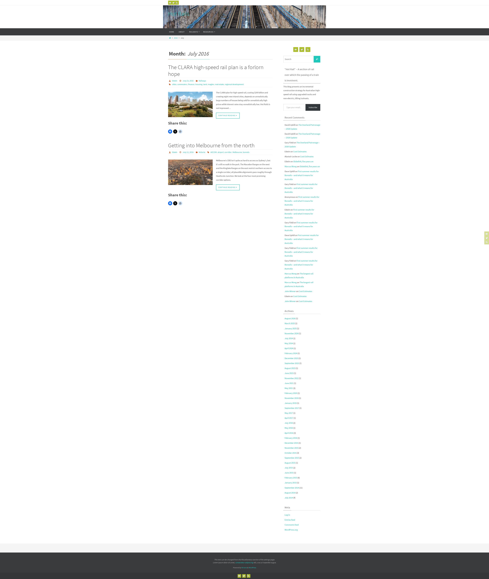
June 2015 (289, 472)
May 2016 (289, 427)
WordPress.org (291, 529)
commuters (182, 84)
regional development (234, 84)
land (205, 84)
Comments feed (292, 524)
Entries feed (290, 519)
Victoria (202, 152)
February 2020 (291, 393)
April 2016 (289, 433)
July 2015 (289, 467)
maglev (211, 84)
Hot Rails (178, 13)
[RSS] (177, 3)
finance (191, 84)
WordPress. (252, 568)
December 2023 (291, 358)
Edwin (174, 80)
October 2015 (290, 452)
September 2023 (292, 363)
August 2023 (290, 368)
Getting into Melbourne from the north (211, 145)
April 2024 (289, 348)
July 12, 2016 (188, 152)
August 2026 (290, 318)
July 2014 (289, 497)
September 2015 (292, 457)
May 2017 (289, 413)
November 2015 (291, 447)
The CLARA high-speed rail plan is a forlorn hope (215, 70)
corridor (228, 152)
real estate (219, 84)
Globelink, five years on (303, 161)
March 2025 (290, 323)
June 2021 (289, 383)
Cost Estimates (300, 151)
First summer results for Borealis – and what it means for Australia (302, 175)
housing (198, 84)
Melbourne (237, 152)
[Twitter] (173, 3)
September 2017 (292, 408)
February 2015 (291, 477)
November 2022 (291, 378)
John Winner (290, 291)
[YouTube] (170, 3)
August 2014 (290, 492)
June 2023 (289, 373)
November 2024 (291, 333)
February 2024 (291, 353)
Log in (287, 514)
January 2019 (290, 403)
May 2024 (289, 343)
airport (221, 152)
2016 (176, 38)
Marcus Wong (291, 166)
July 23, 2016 (188, 80)
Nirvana (244, 568)
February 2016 (291, 438)
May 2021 (289, 388)
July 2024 (289, 338)
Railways (202, 80)
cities (174, 84)
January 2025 (290, 328)
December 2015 (291, 443)
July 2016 (289, 423)
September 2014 (292, 487)
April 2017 (289, 418)
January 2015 (290, 482)
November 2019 (291, 398)
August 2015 (290, 462)
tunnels (246, 152)
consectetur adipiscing (244, 562)
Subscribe (313, 107)
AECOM (213, 152)
